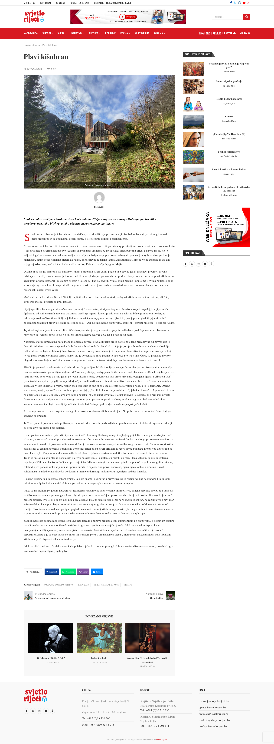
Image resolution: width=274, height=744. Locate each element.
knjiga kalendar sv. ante (106, 585)
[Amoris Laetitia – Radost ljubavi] (193, 175)
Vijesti (46, 33)
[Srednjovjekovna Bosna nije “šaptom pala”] (193, 69)
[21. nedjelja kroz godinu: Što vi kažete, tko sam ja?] (193, 192)
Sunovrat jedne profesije (229, 81)
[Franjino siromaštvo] (193, 157)
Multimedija (142, 33)
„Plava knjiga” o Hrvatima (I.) (229, 134)
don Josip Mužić (229, 138)
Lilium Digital (161, 739)
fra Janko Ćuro (229, 120)
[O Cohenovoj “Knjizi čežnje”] (50, 638)
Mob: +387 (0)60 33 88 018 (98, 724)
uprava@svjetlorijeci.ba (212, 707)
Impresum (45, 3)
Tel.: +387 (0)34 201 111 (154, 725)
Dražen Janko (229, 71)
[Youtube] (244, 2)
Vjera (61, 33)
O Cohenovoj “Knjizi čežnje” (51, 658)
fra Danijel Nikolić (228, 156)
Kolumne (110, 33)
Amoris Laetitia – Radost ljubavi (229, 169)
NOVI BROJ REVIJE (210, 33)
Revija (124, 33)
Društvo (76, 33)
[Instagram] (239, 2)
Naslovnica (31, 33)
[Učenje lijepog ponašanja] (193, 104)
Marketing (29, 3)
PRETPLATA (230, 33)
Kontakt (60, 3)
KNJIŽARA (245, 33)
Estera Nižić (228, 173)
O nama (158, 33)
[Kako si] (193, 122)
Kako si (229, 116)
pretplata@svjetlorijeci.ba (213, 714)
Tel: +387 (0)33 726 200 (96, 718)
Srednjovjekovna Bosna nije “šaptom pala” (229, 65)
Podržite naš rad (79, 3)
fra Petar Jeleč (229, 85)
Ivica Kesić (99, 206)
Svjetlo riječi (229, 103)
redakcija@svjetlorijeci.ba (214, 701)
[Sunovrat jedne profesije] (193, 86)
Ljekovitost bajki (99, 658)
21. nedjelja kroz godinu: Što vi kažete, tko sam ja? (229, 188)
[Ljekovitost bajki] (99, 638)
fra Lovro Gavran (229, 194)
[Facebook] (231, 2)
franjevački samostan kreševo (58, 585)
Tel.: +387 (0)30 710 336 (154, 710)
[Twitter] (235, 2)
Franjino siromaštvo (229, 151)
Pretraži (246, 17)
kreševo (128, 585)
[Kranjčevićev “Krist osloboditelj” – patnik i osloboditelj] (147, 638)
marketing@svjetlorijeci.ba (214, 720)
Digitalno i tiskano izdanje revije (112, 3)
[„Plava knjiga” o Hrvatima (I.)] (193, 139)
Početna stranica (32, 45)
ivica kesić (83, 585)
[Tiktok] (248, 2)
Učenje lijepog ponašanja (228, 99)
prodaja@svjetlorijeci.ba (213, 726)
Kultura (93, 33)
